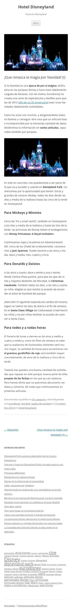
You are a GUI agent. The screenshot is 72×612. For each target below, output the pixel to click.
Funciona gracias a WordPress (32, 605)
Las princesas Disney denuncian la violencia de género (32, 519)
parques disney (53, 574)
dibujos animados (50, 555)
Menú (36, 23)
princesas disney (14, 582)
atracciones (22, 553)
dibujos (38, 556)
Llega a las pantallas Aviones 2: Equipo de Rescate (29, 514)
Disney (12, 559)
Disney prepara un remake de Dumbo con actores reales (33, 523)
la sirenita (43, 571)
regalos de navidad (41, 403)
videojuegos (33, 585)
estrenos (61, 564)
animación (9, 553)
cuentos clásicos (26, 556)
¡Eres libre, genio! (12, 506)
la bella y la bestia (31, 571)
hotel (7, 571)
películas (18, 577)
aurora (34, 553)
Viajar (41, 583)
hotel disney (16, 571)
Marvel (52, 571)
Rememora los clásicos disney (19, 477)
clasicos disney (11, 555)
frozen (59, 569)
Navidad (25, 403)
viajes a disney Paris (53, 583)
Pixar (32, 580)
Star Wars (31, 583)
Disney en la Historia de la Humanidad (24, 481)
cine (52, 552)
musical (8, 574)
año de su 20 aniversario (33, 102)
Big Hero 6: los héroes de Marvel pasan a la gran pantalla (33, 498)
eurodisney (14, 403)
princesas (41, 580)
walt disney (46, 585)
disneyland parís (18, 563)
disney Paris (40, 564)
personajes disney (16, 580)
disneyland (41, 560)
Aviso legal (9, 605)
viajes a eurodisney (15, 585)
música (15, 574)
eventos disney (48, 569)
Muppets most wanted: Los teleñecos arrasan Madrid (32, 502)
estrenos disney (11, 569)
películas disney (33, 577)
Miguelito (11, 429)
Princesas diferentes (14, 472)
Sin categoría (38, 399)
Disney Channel (28, 560)
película (8, 577)
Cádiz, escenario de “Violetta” (19, 485)
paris (42, 574)
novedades (33, 574)
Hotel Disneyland (36, 7)
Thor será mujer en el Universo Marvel (24, 510)
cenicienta (43, 553)
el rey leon (52, 564)
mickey (59, 571)
